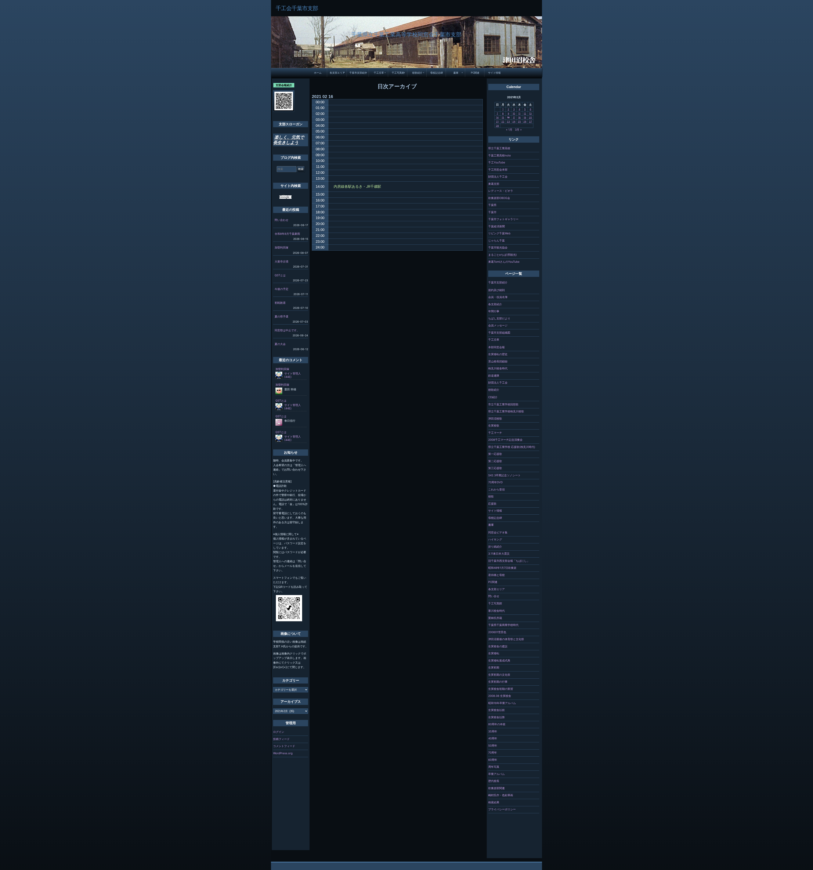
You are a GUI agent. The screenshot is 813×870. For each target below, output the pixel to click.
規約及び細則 (496, 290)
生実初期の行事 (497, 681)
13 (530, 113)
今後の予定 (281, 289)
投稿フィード (281, 739)
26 (524, 121)
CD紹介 (493, 397)
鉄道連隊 (493, 375)
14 (497, 117)
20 (530, 117)
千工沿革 (379, 72)
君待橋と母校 (496, 575)
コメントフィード (284, 746)
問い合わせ (281, 220)
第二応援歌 (495, 461)
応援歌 (492, 503)
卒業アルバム (496, 774)
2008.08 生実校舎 (499, 695)
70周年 (492, 752)
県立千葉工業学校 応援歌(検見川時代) (511, 447)
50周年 (492, 745)
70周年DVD (495, 482)
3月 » (518, 129)
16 (508, 117)
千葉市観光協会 (497, 247)
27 (530, 121)
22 (502, 121)
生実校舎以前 (496, 710)
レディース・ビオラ (500, 190)
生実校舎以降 (496, 717)
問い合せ (493, 596)
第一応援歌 (495, 454)
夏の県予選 (281, 316)
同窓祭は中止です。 (287, 330)
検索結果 (493, 802)
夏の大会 (280, 344)
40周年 (492, 738)
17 (514, 117)
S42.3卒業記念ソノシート (504, 475)
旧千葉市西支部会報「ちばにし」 (509, 560)
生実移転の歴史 (497, 354)
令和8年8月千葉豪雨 (287, 233)
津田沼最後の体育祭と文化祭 (506, 639)
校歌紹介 (417, 72)
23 (508, 121)
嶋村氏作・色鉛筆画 (500, 795)
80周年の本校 (496, 724)
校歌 (491, 496)
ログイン (278, 731)
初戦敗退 (280, 302)
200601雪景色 (497, 632)
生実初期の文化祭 (499, 674)
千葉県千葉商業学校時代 (503, 625)
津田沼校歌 (495, 418)
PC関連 (475, 72)
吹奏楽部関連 (496, 788)
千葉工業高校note (499, 155)
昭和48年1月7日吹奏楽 (502, 567)
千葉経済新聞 (496, 226)
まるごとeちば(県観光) (502, 254)
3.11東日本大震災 (499, 553)
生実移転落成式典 (499, 660)
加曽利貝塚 (281, 247)
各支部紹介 (495, 304)
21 (497, 121)
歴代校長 (493, 781)
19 (525, 117)
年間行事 (493, 311)
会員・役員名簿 (497, 297)
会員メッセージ (497, 325)
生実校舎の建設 (497, 646)
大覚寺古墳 (281, 261)
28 (497, 125)
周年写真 (493, 766)
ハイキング (495, 539)
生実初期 (493, 667)
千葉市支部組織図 (499, 332)
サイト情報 (494, 72)
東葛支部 (493, 183)
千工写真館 (398, 72)
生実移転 (493, 653)
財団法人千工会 (497, 176)
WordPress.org (283, 753)
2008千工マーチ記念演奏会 (505, 439)
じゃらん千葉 (496, 240)
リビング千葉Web (499, 233)
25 (519, 121)
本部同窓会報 (496, 347)
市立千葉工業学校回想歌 (503, 404)
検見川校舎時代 (497, 368)
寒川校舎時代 (496, 610)
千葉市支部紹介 (358, 72)
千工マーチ (495, 432)
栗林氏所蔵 (495, 618)
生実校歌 (493, 425)
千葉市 (492, 212)
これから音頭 (496, 489)
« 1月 (509, 129)
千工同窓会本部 (497, 169)
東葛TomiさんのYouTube (504, 261)
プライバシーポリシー (502, 809)
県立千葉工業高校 (499, 148)
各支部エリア (337, 72)
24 (513, 121)
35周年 (492, 731)
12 (525, 113)
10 (514, 113)
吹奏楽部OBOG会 (499, 198)
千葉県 (492, 205)
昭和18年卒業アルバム (502, 703)
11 (519, 113)
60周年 (492, 759)
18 (519, 117)
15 (503, 117)
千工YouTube (496, 162)
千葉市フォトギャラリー (503, 219)
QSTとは (280, 275)
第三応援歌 (495, 468)
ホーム (318, 72)
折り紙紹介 (495, 546)
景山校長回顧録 (497, 361)
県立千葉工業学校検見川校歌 (506, 411)
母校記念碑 (436, 72)
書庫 (455, 72)
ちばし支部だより (499, 318)
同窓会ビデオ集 (497, 532)
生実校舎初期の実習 (500, 688)
